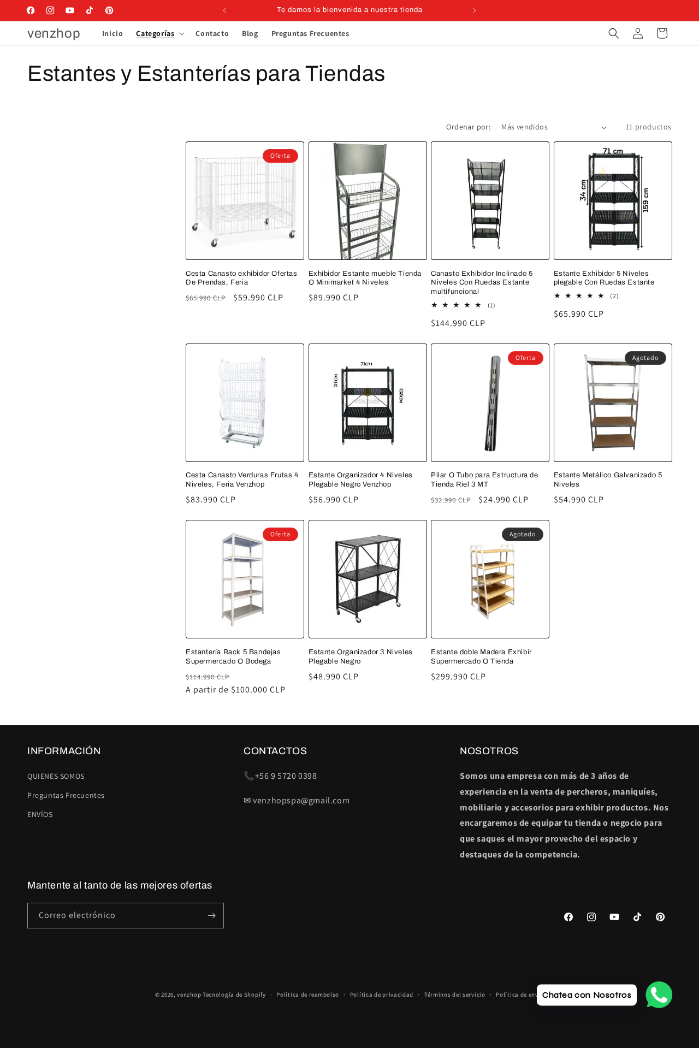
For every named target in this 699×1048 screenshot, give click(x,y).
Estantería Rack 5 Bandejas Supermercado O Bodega (233, 656)
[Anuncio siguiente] (475, 10)
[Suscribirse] (211, 915)
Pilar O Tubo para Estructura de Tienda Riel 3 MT (484, 479)
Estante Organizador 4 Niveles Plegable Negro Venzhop (361, 479)
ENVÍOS (40, 814)
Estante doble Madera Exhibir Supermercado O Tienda (481, 656)
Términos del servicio (454, 994)
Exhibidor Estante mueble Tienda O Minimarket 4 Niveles (365, 278)
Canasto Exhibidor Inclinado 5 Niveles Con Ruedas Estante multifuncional (481, 283)
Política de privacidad (381, 994)
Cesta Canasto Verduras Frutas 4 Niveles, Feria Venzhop (242, 479)
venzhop (189, 994)
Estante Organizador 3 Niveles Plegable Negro (361, 656)
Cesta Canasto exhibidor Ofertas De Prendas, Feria (242, 278)
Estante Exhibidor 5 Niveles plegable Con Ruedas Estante (604, 278)
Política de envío (520, 994)
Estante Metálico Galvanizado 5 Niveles (608, 479)
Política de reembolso (307, 994)
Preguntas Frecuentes (66, 795)
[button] (159, 33)
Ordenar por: (468, 127)
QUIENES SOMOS (56, 776)
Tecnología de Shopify (234, 994)
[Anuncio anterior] (224, 10)
